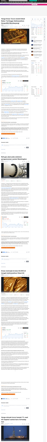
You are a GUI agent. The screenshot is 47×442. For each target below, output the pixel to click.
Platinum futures (7, 104)
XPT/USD (2, 303)
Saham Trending (33, 86)
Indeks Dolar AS (33, 34)
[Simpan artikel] (24, 25)
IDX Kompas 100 (33, 28)
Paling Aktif (32, 62)
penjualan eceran (21, 114)
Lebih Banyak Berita (36, 57)
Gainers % (36, 62)
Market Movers (33, 60)
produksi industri (14, 114)
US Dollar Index (15, 303)
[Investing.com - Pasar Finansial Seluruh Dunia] (4, 0)
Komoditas (11, 423)
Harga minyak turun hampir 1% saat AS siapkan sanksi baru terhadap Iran (38, 44)
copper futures (6, 111)
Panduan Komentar (3, 149)
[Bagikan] (22, 25)
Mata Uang (32, 19)
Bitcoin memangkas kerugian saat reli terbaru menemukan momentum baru (38, 54)
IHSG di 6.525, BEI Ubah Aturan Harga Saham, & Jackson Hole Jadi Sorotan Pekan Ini (38, 41)
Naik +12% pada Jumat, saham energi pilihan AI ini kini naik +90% (38, 48)
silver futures (26, 104)
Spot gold (2, 57)
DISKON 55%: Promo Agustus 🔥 (33, 0)
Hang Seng (32, 33)
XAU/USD (9, 301)
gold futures (22, 57)
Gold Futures (26, 301)
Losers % (39, 62)
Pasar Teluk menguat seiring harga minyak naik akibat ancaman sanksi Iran (38, 51)
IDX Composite (33, 27)
